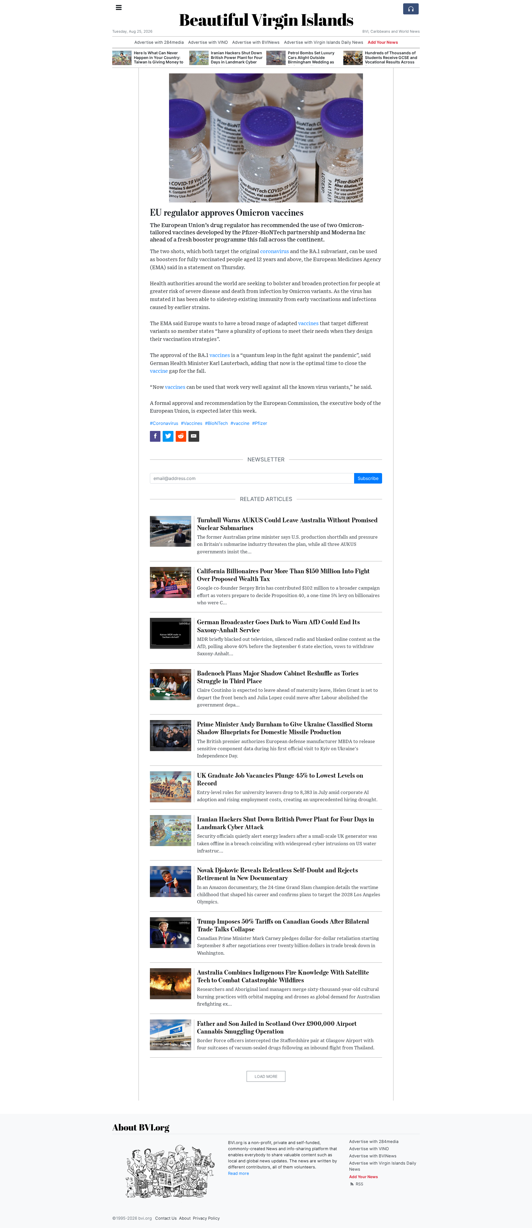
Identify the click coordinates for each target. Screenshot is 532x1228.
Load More (266, 1076)
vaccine (159, 371)
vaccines (308, 323)
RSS (359, 1183)
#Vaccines (191, 423)
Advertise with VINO (208, 42)
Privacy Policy (206, 1218)
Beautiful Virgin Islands (266, 19)
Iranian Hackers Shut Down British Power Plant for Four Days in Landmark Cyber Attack (160, 59)
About (185, 1218)
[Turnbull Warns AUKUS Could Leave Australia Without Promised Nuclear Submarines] (170, 531)
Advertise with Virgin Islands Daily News (323, 42)
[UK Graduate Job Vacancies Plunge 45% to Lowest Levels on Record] (170, 786)
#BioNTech (216, 423)
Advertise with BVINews (256, 42)
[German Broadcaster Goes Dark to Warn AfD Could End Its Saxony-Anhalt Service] (170, 633)
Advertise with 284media (159, 42)
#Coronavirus (164, 423)
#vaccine (240, 423)
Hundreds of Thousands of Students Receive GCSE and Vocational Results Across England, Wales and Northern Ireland (314, 62)
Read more (238, 1173)
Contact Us (166, 1218)
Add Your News (383, 42)
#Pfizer (259, 423)
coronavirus (274, 251)
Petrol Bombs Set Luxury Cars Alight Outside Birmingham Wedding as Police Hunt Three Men (234, 59)
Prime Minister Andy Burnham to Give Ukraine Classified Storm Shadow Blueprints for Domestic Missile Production (389, 62)
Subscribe (368, 478)
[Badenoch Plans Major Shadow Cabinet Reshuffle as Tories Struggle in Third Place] (170, 684)
